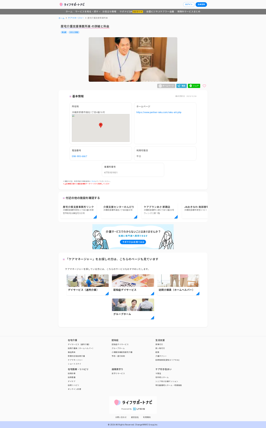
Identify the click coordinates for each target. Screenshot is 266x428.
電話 (183, 86)
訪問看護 (72, 377)
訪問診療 (72, 373)
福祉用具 (72, 352)
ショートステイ (74, 364)
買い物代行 (160, 348)
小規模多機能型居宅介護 (122, 352)
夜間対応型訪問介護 (76, 356)
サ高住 (158, 373)
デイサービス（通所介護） (79, 344)
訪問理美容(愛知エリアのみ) (167, 360)
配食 (157, 352)
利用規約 (147, 417)
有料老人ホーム (162, 377)
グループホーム (118, 348)
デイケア (72, 381)
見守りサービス (118, 373)
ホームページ (168, 86)
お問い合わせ (121, 417)
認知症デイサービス (120, 344)
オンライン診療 (74, 389)
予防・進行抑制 (118, 356)
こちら (92, 181)
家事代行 (159, 344)
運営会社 (135, 417)
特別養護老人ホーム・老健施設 (168, 385)
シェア (196, 86)
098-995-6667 (79, 156)
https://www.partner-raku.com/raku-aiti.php (158, 112)
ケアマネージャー (75, 360)
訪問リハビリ (73, 385)
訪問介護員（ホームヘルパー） (81, 348)
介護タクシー (161, 356)
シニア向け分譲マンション (166, 381)
